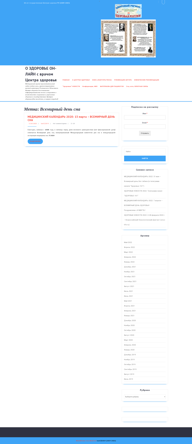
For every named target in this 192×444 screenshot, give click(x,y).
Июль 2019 (128, 379)
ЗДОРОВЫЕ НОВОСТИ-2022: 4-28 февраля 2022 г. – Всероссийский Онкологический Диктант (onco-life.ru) (145, 220)
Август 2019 (129, 374)
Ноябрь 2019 (129, 359)
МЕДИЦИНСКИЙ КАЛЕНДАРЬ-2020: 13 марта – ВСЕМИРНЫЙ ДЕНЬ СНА (71, 118)
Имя (145, 113)
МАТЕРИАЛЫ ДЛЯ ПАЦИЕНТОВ (112, 86)
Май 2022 (128, 242)
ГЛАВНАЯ (66, 80)
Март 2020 (128, 340)
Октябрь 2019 (130, 364)
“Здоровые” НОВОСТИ (71, 86)
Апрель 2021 (129, 306)
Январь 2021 (129, 316)
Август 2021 (129, 286)
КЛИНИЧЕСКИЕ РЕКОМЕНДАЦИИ (146, 80)
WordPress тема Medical (86, 441)
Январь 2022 (129, 262)
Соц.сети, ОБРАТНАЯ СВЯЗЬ (137, 86)
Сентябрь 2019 (130, 369)
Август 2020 (129, 335)
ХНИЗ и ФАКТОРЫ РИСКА (102, 80)
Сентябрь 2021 (130, 281)
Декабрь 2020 (130, 320)
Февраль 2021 (130, 311)
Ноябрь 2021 (129, 272)
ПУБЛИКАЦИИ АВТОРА (123, 80)
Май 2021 (128, 301)
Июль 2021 (128, 291)
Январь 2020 (129, 350)
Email (145, 123)
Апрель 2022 (129, 247)
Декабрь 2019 (130, 355)
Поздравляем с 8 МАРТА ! (135, 210)
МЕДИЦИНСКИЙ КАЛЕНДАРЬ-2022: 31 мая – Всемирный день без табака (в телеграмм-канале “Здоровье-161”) (142, 181)
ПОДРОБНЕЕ (36, 141)
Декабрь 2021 (130, 267)
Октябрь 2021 (130, 276)
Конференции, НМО (90, 86)
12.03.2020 (33, 123)
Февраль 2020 (130, 345)
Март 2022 (128, 252)
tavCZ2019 (45, 123)
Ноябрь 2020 (129, 325)
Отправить (145, 133)
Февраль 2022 (130, 257)
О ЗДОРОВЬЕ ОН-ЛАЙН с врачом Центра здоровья (41, 74)
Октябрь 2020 (130, 330)
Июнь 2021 (128, 296)
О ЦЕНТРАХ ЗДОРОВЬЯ (81, 80)
